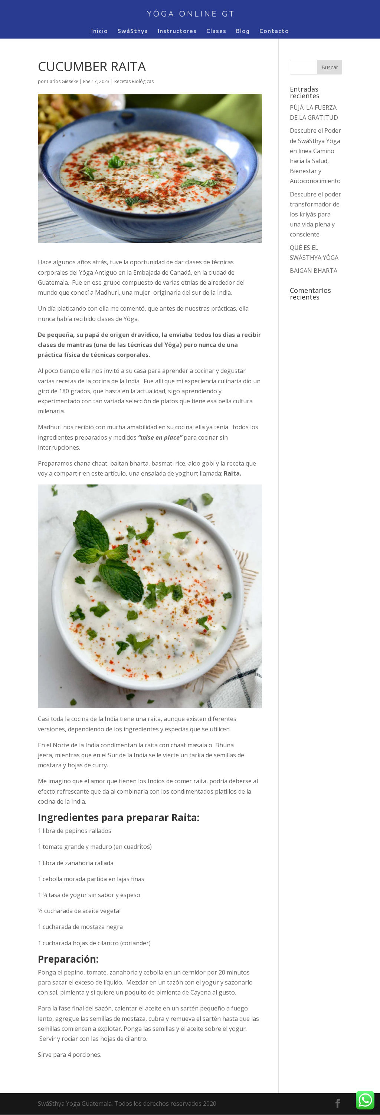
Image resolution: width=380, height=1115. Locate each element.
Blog (243, 31)
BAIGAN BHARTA (314, 271)
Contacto (274, 31)
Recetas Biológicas (134, 81)
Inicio (99, 31)
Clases (216, 31)
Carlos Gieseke (62, 81)
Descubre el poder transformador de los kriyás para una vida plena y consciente (315, 214)
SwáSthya (133, 31)
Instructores (177, 31)
